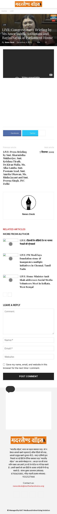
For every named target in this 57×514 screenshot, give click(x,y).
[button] (52, 4)
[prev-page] (5, 294)
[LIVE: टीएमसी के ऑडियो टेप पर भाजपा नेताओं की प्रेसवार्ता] (10, 244)
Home (4, 11)
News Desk (9, 42)
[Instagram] (24, 494)
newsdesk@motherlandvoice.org (28, 486)
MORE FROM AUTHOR (16, 233)
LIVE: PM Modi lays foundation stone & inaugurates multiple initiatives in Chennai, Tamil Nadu (35, 261)
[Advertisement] (28, 102)
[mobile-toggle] (5, 4)
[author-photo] (28, 210)
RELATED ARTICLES (14, 229)
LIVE (12, 11)
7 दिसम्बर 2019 (47, 151)
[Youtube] (41, 495)
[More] (42, 133)
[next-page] (10, 294)
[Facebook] (16, 495)
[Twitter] (33, 495)
